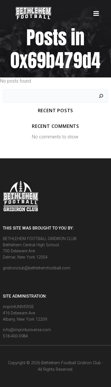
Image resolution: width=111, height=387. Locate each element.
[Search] (101, 96)
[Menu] (96, 14)
